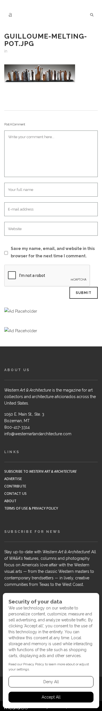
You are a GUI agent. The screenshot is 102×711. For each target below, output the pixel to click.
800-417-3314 (17, 427)
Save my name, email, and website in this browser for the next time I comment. (53, 252)
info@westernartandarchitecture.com (37, 434)
